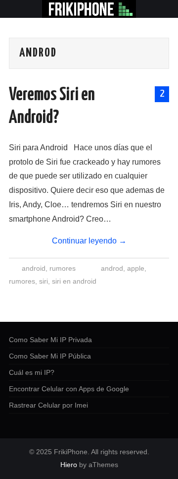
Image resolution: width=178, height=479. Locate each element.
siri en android (74, 281)
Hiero (68, 465)
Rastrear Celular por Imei (48, 405)
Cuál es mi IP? (31, 372)
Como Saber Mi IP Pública (50, 356)
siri (43, 281)
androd (112, 268)
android (33, 268)
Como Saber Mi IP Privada (50, 340)
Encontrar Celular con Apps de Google (69, 389)
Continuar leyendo (89, 241)
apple (135, 268)
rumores (62, 268)
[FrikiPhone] (89, 8)
